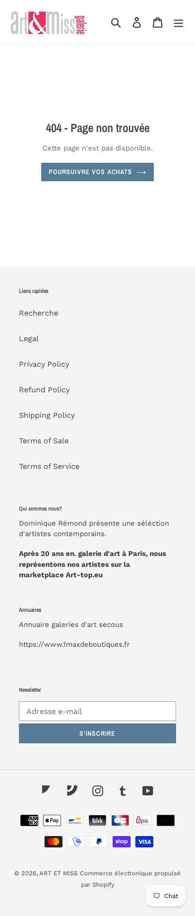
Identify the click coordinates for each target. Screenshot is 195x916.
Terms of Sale (44, 440)
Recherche (38, 312)
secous (111, 624)
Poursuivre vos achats (91, 171)
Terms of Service (49, 466)
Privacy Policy (44, 364)
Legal (29, 338)
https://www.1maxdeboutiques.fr (74, 644)
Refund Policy (44, 389)
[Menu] (178, 22)
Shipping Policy (47, 415)
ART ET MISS (58, 873)
